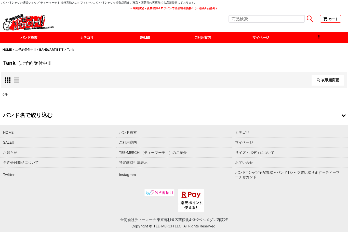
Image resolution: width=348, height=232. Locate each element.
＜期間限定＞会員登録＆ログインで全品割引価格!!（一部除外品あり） (174, 8)
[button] (319, 37)
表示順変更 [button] (330, 80)
